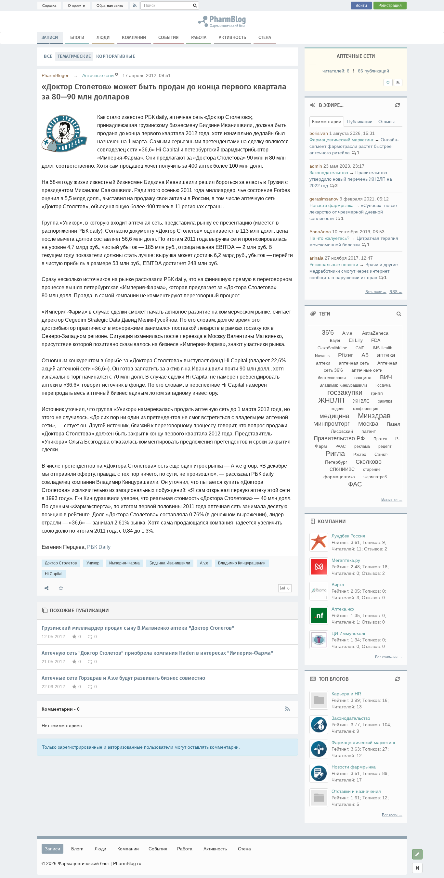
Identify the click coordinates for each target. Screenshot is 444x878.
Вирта (338, 584)
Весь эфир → (375, 292)
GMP (360, 348)
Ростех (359, 454)
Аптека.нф (343, 609)
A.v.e (204, 563)
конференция (365, 409)
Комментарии (326, 121)
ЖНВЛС (361, 401)
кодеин (338, 409)
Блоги (77, 37)
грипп (377, 393)
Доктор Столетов (61, 563)
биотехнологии (332, 378)
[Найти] (195, 5)
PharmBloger (55, 75)
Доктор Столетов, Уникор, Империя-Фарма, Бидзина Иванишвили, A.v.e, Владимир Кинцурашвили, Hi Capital (222, 21)
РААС (340, 446)
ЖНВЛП (331, 400)
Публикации (359, 121)
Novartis (322, 356)
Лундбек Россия (348, 535)
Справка (49, 5)
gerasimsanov (323, 198)
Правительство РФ (339, 438)
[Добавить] (417, 854)
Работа (198, 37)
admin (315, 166)
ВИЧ (386, 377)
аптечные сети (367, 370)
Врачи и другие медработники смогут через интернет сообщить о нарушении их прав (353, 271)
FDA (375, 340)
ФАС (355, 484)
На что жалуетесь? (329, 238)
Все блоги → (392, 815)
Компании (134, 37)
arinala (316, 258)
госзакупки (344, 392)
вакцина (363, 377)
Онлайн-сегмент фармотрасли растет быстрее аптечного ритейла (354, 146)
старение (372, 469)
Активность (232, 37)
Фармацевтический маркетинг (341, 139)
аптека (386, 355)
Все (48, 56)
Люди (103, 37)
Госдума (383, 385)
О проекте (76, 5)
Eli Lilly (356, 340)
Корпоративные (115, 56)
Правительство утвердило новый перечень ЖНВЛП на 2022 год (350, 179)
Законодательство (328, 172)
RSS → (395, 292)
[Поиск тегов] (399, 314)
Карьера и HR (346, 693)
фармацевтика (339, 476)
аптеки (323, 363)
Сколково (369, 461)
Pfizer (345, 355)
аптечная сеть (354, 363)
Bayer (335, 340)
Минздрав (374, 416)
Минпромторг (331, 423)
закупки (385, 401)
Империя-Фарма (124, 563)
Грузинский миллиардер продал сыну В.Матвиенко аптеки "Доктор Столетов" (138, 628)
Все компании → (388, 657)
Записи (50, 37)
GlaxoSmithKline (332, 348)
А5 (365, 355)
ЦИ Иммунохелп (349, 633)
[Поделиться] (46, 588)
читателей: (335, 70)
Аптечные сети (98, 75)
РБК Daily (99, 547)
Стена (264, 37)
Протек (380, 439)
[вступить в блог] (388, 82)
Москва (368, 423)
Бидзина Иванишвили (170, 563)
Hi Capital (53, 574)
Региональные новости (333, 264)
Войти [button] (361, 5)
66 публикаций (373, 70)
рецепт (385, 446)
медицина (334, 416)
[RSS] (134, 5)
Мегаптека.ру (346, 560)
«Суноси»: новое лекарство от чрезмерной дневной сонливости (353, 212)
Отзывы (386, 121)
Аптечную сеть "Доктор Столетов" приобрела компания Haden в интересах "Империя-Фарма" (157, 653)
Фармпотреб (375, 477)
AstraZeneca (375, 333)
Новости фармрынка (331, 205)
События (168, 37)
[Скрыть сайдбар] (417, 868)
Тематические (74, 56)
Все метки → (391, 499)
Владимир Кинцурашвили (242, 563)
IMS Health (382, 348)
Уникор (92, 563)
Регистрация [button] (390, 5)
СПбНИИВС (342, 469)
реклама (362, 446)
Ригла (335, 453)
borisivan (318, 133)
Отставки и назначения (356, 791)
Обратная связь (110, 5)
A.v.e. (348, 333)
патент (368, 431)
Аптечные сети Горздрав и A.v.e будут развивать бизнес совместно (123, 678)
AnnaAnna (320, 231)
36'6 (328, 332)
